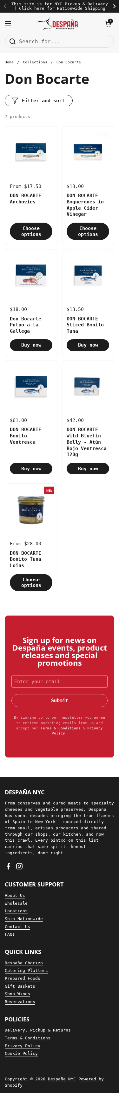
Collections (35, 62)
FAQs (10, 934)
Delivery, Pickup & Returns (38, 1030)
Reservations (20, 1001)
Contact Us (17, 926)
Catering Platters (26, 970)
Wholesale (16, 903)
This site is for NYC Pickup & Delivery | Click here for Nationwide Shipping (59, 6)
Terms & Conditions (61, 728)
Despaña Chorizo (24, 963)
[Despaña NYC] (58, 23)
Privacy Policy (22, 1045)
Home (9, 62)
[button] (108, 23)
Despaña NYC (62, 1079)
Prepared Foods (22, 978)
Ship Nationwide (24, 918)
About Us (15, 895)
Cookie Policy (21, 1053)
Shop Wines (17, 993)
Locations (16, 911)
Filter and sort (43, 100)
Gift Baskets (20, 986)
